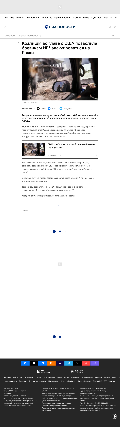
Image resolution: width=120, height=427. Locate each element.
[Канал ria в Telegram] (68, 363)
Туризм (107, 377)
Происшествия (49, 377)
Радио (114, 377)
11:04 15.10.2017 (10, 36)
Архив (112, 381)
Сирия (25, 210)
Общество (17, 377)
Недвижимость (87, 377)
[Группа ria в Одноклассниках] (51, 363)
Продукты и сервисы (37, 381)
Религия (98, 377)
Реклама (22, 381)
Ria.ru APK (97, 381)
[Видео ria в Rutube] (60, 363)
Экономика (28, 377)
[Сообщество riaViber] (94, 363)
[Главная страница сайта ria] (60, 27)
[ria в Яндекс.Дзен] (34, 363)
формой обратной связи (89, 410)
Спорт (59, 377)
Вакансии (7, 393)
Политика (7, 377)
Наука (66, 377)
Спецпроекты (11, 381)
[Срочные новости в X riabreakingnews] (86, 363)
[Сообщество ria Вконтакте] (42, 363)
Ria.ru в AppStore (68, 381)
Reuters (63, 136)
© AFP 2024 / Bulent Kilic (30, 102)
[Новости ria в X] (77, 363)
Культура (75, 377)
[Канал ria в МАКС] (25, 363)
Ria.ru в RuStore (84, 381)
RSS (105, 381)
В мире (38, 377)
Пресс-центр (53, 381)
